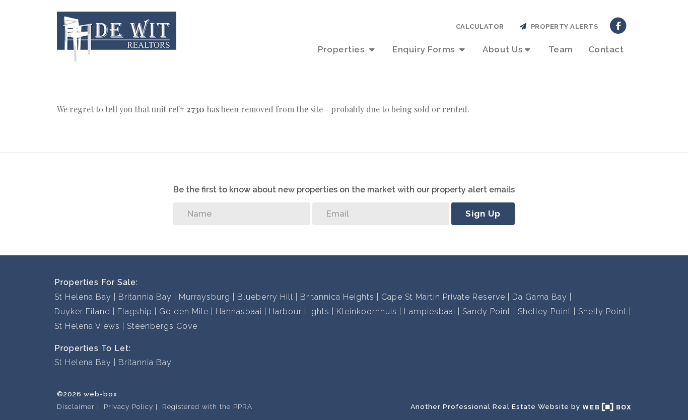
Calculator (480, 26)
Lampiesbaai (429, 311)
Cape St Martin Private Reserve (443, 297)
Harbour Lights (299, 311)
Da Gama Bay (539, 297)
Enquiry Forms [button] (424, 49)
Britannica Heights (337, 297)
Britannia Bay (145, 297)
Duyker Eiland (82, 311)
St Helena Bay (82, 297)
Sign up (483, 213)
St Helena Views (87, 326)
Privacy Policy (128, 406)
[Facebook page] (618, 25)
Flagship (134, 311)
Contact (606, 49)
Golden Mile (184, 311)
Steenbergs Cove (162, 326)
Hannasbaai (239, 311)
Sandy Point (486, 311)
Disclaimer (76, 406)
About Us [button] (502, 49)
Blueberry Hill (265, 297)
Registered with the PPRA (207, 406)
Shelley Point (544, 311)
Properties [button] (342, 49)
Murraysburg (204, 297)
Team (560, 49)
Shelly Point (602, 311)
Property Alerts (562, 26)
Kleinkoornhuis (366, 311)
